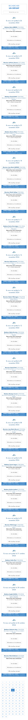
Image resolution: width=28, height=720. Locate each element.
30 (6, 692)
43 (2, 698)
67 (12, 706)
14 (22, 684)
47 (16, 698)
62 (19, 703)
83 (19, 711)
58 (6, 703)
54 (16, 700)
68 (16, 706)
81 (12, 711)
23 (6, 690)
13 (19, 684)
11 (12, 684)
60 (12, 703)
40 (16, 695)
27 (19, 690)
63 (22, 703)
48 (19, 698)
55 (19, 700)
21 (22, 687)
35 (22, 692)
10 (9, 684)
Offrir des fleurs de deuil (14, 44)
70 (22, 706)
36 (2, 695)
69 (19, 706)
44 (6, 698)
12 (16, 684)
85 (2, 714)
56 (22, 700)
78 (2, 711)
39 (12, 695)
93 (6, 716)
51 (6, 700)
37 (6, 695)
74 (12, 708)
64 (2, 706)
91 (22, 714)
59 (9, 703)
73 (9, 708)
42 (22, 695)
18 (12, 687)
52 (9, 700)
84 (22, 711)
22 (2, 690)
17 (9, 687)
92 (2, 716)
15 (2, 687)
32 (12, 692)
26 (16, 690)
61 (16, 703)
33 (16, 692)
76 (19, 708)
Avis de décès (14, 36)
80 (9, 711)
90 (19, 714)
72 (6, 708)
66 (9, 706)
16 (6, 687)
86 (6, 714)
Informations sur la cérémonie (14, 40)
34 (19, 692)
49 (22, 698)
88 (12, 714)
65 (6, 706)
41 (19, 695)
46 (12, 698)
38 (9, 695)
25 (12, 690)
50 (2, 700)
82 (16, 711)
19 (16, 687)
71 (2, 708)
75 (16, 708)
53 (12, 700)
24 (9, 690)
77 (22, 708)
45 (9, 698)
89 (16, 714)
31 (9, 692)
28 (22, 690)
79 (6, 711)
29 (2, 692)
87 (9, 714)
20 (19, 687)
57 (2, 703)
